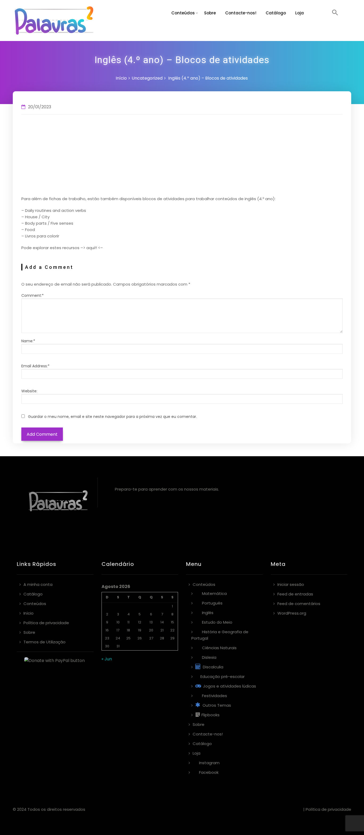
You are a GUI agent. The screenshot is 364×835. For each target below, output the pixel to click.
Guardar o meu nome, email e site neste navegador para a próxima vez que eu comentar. (112, 416)
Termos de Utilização (44, 642)
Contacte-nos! (240, 13)
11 (128, 622)
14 (162, 622)
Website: (29, 391)
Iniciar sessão (290, 584)
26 (139, 638)
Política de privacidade (46, 623)
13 (151, 622)
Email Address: (35, 366)
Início (121, 78)
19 (139, 630)
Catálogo (276, 13)
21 (162, 630)
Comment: (32, 295)
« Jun (107, 659)
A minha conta (37, 584)
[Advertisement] (182, 155)
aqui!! (91, 247)
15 (172, 622)
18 (128, 630)
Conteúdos (183, 13)
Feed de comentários (298, 603)
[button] (335, 13)
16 (107, 630)
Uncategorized (147, 78)
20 (151, 630)
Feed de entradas (295, 594)
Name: (28, 341)
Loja (299, 13)
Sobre (210, 13)
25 (128, 638)
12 (139, 622)
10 (118, 622)
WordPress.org (291, 613)
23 (107, 638)
